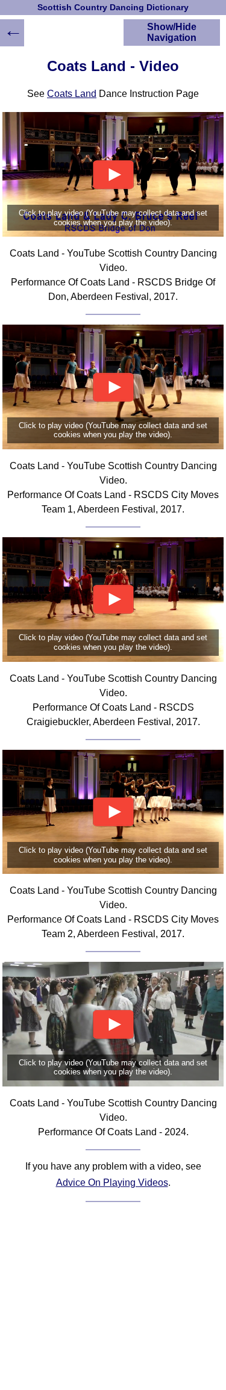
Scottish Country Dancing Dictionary (113, 7)
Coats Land (71, 94)
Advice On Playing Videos (112, 1182)
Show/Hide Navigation (171, 32)
